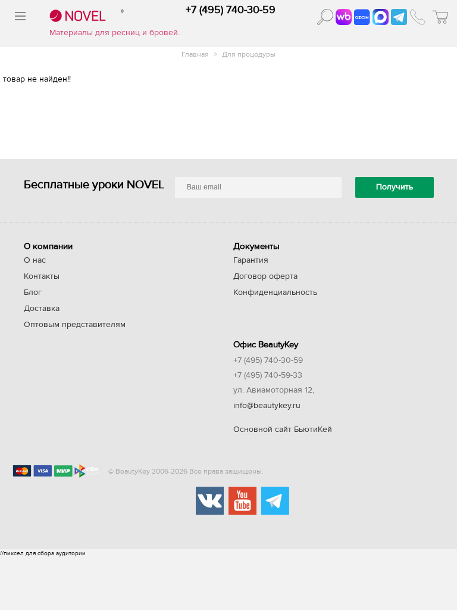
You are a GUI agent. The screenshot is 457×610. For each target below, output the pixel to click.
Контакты (42, 276)
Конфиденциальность (275, 292)
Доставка (42, 308)
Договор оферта (265, 276)
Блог (33, 292)
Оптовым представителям (75, 324)
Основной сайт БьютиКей (282, 429)
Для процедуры (249, 54)
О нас (35, 260)
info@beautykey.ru (267, 405)
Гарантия (250, 260)
